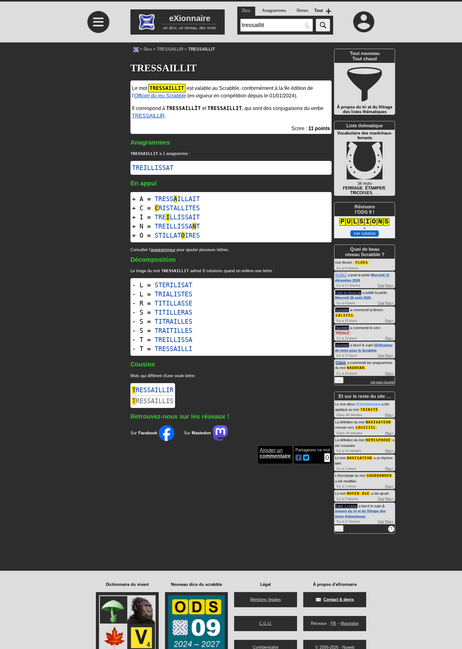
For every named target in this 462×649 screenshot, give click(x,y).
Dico (148, 49)
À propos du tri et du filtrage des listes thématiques (360, 511)
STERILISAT (173, 285)
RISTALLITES (177, 208)
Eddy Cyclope (346, 506)
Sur (143, 433)
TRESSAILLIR (170, 49)
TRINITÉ (369, 410)
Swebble (342, 310)
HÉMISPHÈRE (378, 440)
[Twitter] (306, 459)
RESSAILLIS (152, 401)
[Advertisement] (97, 132)
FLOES (361, 263)
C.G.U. (265, 623)
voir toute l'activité (382, 382)
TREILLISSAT (152, 168)
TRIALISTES (173, 294)
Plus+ (389, 285)
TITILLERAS (173, 312)
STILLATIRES (177, 235)
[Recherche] (323, 25)
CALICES (344, 315)
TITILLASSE (173, 303)
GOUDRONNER (379, 476)
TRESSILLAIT (177, 199)
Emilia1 (341, 275)
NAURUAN (356, 368)
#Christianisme (368, 404)
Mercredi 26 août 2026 (353, 298)
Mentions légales (265, 599)
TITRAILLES (173, 321)
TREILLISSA (173, 340)
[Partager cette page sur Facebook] (298, 458)
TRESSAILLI (173, 349)
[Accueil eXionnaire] (136, 49)
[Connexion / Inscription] (364, 21)
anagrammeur (163, 249)
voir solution (365, 233)
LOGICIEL (366, 428)
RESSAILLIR (152, 390)
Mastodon (350, 623)
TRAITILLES (173, 330)
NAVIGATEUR (378, 422)
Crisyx (341, 363)
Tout (380, 285)
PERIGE (342, 333)
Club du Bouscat (348, 292)
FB (333, 623)
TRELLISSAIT (177, 217)
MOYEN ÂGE (358, 494)
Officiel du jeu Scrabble (160, 95)
